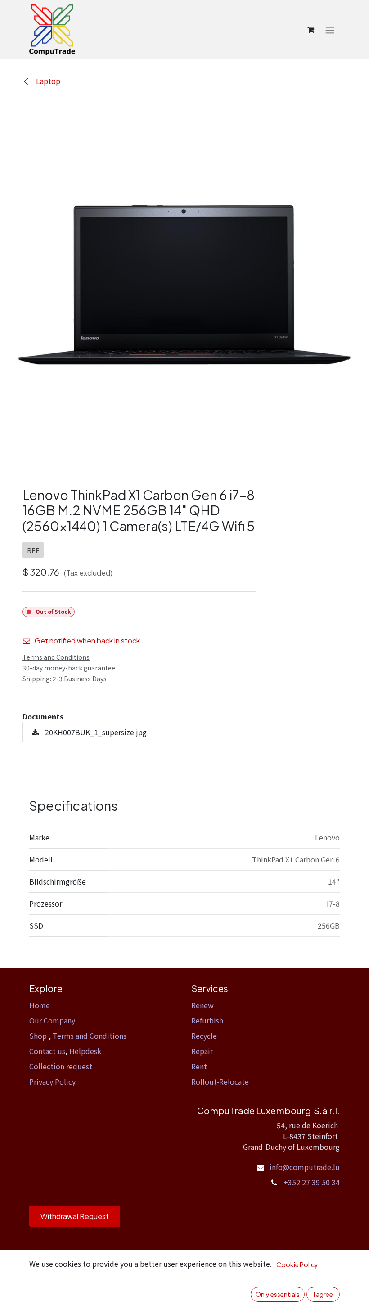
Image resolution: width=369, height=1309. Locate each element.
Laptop (47, 81)
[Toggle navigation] (330, 29)
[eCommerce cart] (310, 29)
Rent (199, 1066)
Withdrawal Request (74, 1216)
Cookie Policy (297, 1264)
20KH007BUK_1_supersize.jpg (95, 732)
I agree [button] (323, 1294)
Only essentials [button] (278, 1294)
